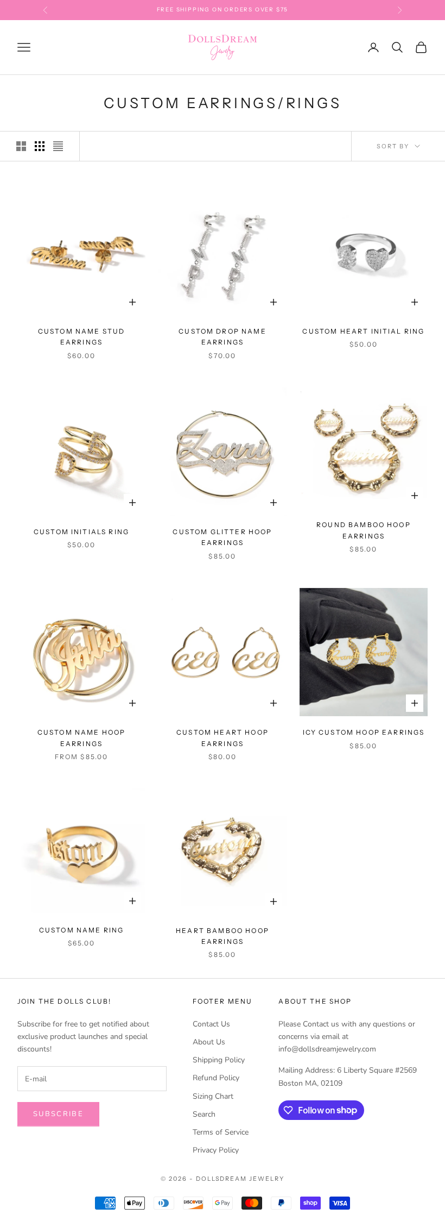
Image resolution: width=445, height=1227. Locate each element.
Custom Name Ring (81, 930)
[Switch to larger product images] (21, 146)
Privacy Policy (216, 1150)
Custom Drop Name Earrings (222, 336)
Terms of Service (221, 1132)
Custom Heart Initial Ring (363, 331)
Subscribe (58, 1114)
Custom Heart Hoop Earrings (222, 737)
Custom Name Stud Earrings (81, 336)
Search (204, 1114)
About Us (209, 1042)
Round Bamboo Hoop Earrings (363, 530)
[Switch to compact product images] (58, 146)
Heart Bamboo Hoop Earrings (222, 936)
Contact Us (211, 1024)
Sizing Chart (213, 1096)
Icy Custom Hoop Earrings (364, 732)
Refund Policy (216, 1078)
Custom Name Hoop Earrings (81, 737)
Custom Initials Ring (81, 532)
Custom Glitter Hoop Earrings (222, 537)
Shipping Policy (219, 1060)
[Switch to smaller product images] (39, 146)
